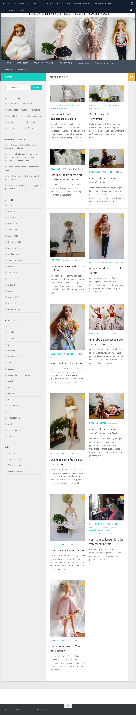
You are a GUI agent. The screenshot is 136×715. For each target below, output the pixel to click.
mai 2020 (11, 211)
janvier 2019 (13, 303)
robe (52, 105)
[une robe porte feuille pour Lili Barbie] (67, 421)
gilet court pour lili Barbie (66, 363)
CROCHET (36, 3)
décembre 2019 (14, 242)
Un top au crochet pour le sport (20, 104)
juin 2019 (11, 279)
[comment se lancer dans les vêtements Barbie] (106, 507)
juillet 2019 (12, 272)
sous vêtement (96, 530)
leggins (92, 527)
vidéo (72, 105)
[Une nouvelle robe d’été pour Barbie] (67, 608)
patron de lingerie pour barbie (17, 148)
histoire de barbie (103, 524)
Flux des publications (16, 459)
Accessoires (13, 326)
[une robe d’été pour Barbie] (67, 517)
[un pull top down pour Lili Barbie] (106, 236)
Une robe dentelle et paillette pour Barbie (25, 116)
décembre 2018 (14, 309)
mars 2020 (12, 224)
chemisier (12, 332)
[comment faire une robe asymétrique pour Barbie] (106, 406)
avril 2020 (12, 217)
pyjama (112, 527)
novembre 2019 (14, 248)
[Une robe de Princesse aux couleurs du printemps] (67, 157)
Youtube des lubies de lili (104, 3)
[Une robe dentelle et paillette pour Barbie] (67, 93)
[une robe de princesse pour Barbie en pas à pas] (106, 317)
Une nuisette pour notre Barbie (20, 128)
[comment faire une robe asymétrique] (106, 158)
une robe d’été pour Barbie (67, 550)
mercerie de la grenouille (14, 10)
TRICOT (47, 3)
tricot (98, 262)
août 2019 (12, 266)
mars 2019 (12, 291)
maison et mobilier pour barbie (20, 375)
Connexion (12, 453)
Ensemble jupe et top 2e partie (18, 161)
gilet (52, 354)
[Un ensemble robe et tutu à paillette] (67, 235)
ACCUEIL (7, 3)
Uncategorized (14, 430)
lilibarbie (54, 108)
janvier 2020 (13, 236)
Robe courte (62, 105)
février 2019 (13, 297)
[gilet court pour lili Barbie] (67, 327)
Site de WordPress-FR (17, 471)
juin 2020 (11, 205)
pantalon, (102, 527)
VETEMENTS (20, 3)
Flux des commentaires (17, 465)
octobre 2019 (13, 254)
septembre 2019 (15, 260)
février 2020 (13, 230)
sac (9, 412)
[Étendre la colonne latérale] (131, 77)
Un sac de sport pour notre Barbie (21, 122)
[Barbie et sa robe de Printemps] (106, 93)
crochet (11, 338)
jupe (52, 260)
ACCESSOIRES (63, 3)
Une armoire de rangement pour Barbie (24, 110)
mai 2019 (11, 285)
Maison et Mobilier (81, 3)
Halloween (12, 350)
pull (91, 262)
